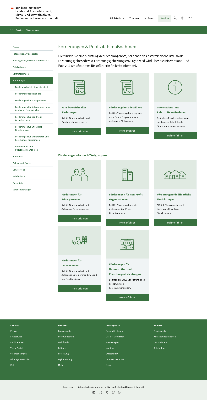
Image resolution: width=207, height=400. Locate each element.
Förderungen (26, 80)
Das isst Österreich (115, 336)
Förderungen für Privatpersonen (30, 100)
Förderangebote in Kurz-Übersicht (31, 87)
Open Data (18, 183)
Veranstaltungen (21, 73)
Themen (134, 18)
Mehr (12, 365)
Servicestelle (19, 169)
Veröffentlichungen (22, 189)
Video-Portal (16, 348)
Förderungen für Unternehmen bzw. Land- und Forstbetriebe (32, 109)
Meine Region (112, 342)
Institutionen (160, 342)
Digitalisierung (65, 359)
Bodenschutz (64, 330)
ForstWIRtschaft (66, 336)
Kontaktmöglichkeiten (165, 336)
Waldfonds (63, 342)
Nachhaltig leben (114, 330)
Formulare (18, 156)
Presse (16, 47)
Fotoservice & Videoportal (25, 53)
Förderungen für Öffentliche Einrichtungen (28, 128)
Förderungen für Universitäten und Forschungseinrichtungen (32, 138)
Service (164, 18)
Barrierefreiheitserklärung (120, 387)
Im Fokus (149, 18)
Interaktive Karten (115, 359)
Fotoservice (16, 336)
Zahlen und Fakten (22, 163)
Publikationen (19, 67)
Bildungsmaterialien (20, 359)
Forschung (63, 353)
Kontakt (140, 387)
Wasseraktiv (112, 353)
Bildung (62, 348)
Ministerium (117, 18)
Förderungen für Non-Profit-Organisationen (28, 118)
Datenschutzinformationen (91, 387)
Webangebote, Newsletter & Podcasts (31, 60)
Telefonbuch (19, 176)
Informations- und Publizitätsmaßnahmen (26, 148)
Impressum (69, 387)
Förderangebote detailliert (28, 93)
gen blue (110, 348)
